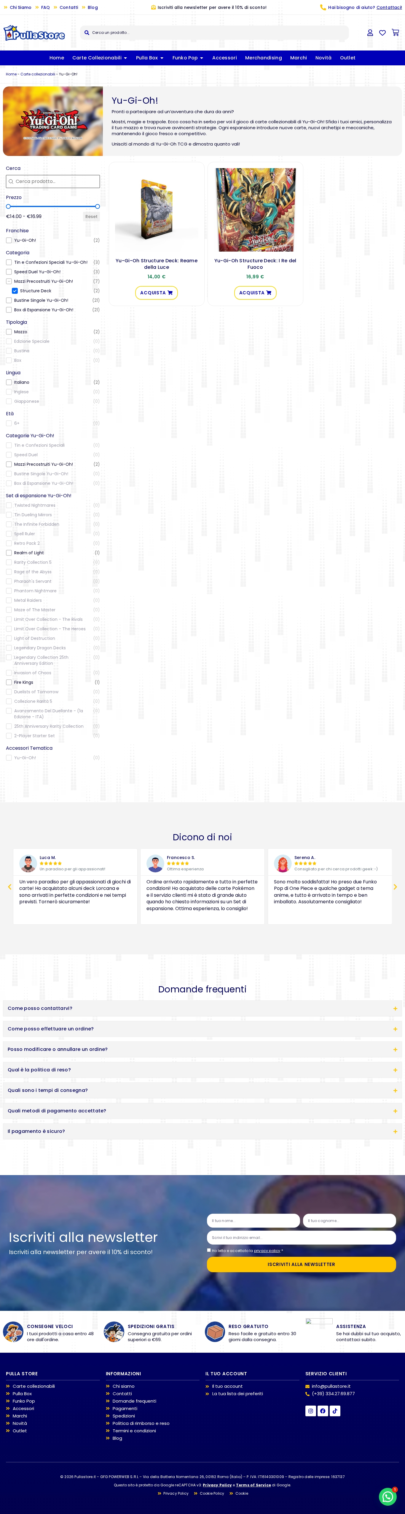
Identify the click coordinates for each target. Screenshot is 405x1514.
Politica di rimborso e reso (141, 1423)
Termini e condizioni (134, 1431)
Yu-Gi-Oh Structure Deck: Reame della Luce (156, 264)
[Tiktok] (335, 1411)
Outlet (20, 1431)
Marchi (20, 1416)
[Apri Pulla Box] (162, 58)
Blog (117, 1438)
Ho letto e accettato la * (247, 1250)
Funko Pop (24, 1401)
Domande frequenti (134, 1401)
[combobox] (214, 33)
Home (11, 74)
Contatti (122, 1394)
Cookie (241, 1493)
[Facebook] (323, 1411)
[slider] (8, 206)
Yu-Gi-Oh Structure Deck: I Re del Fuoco (255, 264)
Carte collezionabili (37, 74)
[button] (53, 240)
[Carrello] (395, 32)
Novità (20, 1423)
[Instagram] (310, 1411)
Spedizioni (124, 1416)
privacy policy (267, 1250)
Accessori (23, 1409)
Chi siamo (124, 1386)
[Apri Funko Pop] (201, 58)
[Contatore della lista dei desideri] (382, 32)
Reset (91, 217)
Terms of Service (253, 1485)
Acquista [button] (153, 293)
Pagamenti (125, 1409)
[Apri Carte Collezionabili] (125, 58)
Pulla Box (22, 1394)
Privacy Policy (217, 1485)
